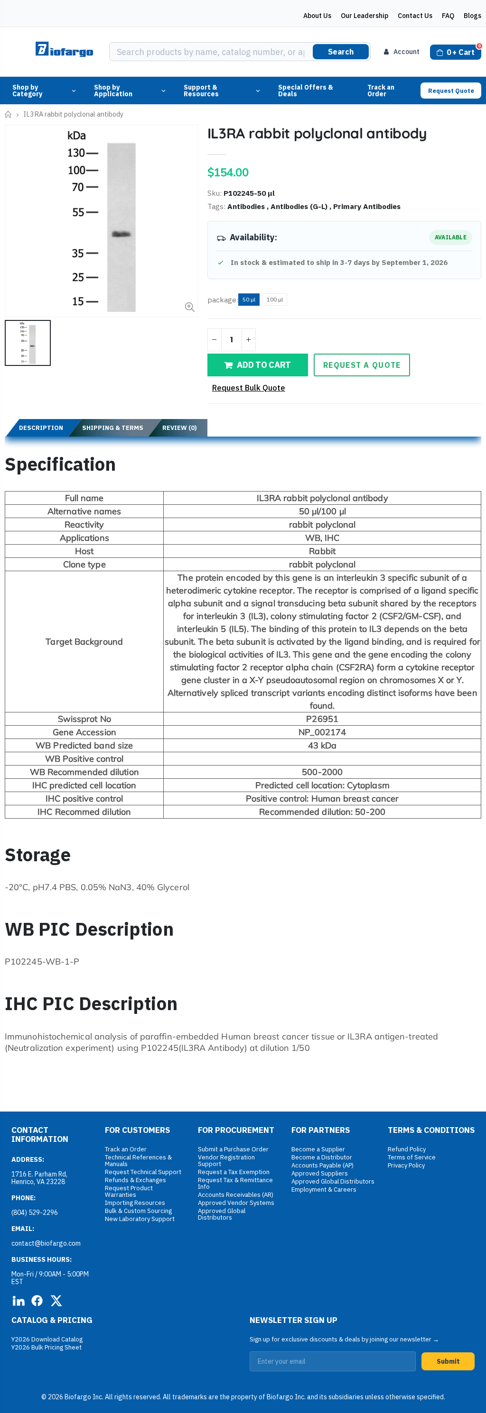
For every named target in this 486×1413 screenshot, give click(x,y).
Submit (448, 1361)
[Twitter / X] (56, 1300)
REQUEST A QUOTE (362, 365)
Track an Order (380, 90)
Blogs (472, 15)
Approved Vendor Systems (236, 1203)
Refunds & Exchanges (135, 1180)
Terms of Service (412, 1157)
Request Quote (451, 91)
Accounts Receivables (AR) (235, 1195)
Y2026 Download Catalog (47, 1339)
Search (341, 51)
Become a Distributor (321, 1157)
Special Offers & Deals (305, 90)
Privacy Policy (406, 1165)
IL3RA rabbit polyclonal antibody (317, 133)
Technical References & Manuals (138, 1160)
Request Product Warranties (129, 1191)
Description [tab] (41, 428)
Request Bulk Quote (248, 387)
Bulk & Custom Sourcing (138, 1211)
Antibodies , (249, 206)
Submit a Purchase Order (233, 1149)
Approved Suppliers (319, 1173)
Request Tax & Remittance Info (235, 1183)
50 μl (249, 299)
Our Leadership (364, 15)
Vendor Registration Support (226, 1160)
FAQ (448, 15)
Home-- (8, 114)
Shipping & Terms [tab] (112, 428)
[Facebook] (37, 1300)
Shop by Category (27, 90)
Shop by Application (113, 90)
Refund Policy (407, 1149)
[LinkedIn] (18, 1300)
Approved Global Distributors (221, 1214)
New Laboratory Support (140, 1219)
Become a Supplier (318, 1149)
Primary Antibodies (367, 206)
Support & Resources (201, 90)
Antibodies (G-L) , (302, 206)
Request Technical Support (143, 1172)
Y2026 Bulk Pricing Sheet (46, 1347)
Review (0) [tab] (179, 428)
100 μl (275, 299)
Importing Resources (135, 1203)
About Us (317, 15)
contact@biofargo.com (46, 1243)
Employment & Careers (323, 1189)
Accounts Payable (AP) (322, 1165)
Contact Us (415, 15)
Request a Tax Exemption (234, 1172)
